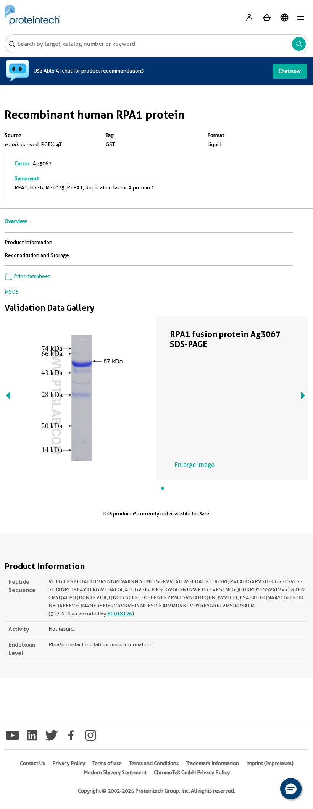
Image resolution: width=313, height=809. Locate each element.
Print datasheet (31, 276)
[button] (291, 788)
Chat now (290, 71)
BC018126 (119, 613)
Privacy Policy (68, 763)
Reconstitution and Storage (37, 255)
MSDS (12, 292)
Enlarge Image (195, 464)
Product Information (28, 242)
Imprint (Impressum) (270, 763)
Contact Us (32, 763)
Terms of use (107, 763)
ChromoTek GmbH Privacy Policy (192, 772)
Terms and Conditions (154, 763)
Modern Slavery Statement (115, 772)
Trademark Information (212, 763)
